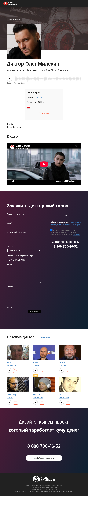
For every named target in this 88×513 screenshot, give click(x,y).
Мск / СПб (38, 97)
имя (59, 225)
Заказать (45, 113)
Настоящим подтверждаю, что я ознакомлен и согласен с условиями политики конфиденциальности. (63, 232)
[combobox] (24, 250)
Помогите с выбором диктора (20, 256)
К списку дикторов (15, 19)
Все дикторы (45, 337)
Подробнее (76, 234)
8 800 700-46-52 (66, 246)
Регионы (30, 97)
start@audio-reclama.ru (44, 458)
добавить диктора (17, 260)
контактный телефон (71, 225)
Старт (65, 215)
